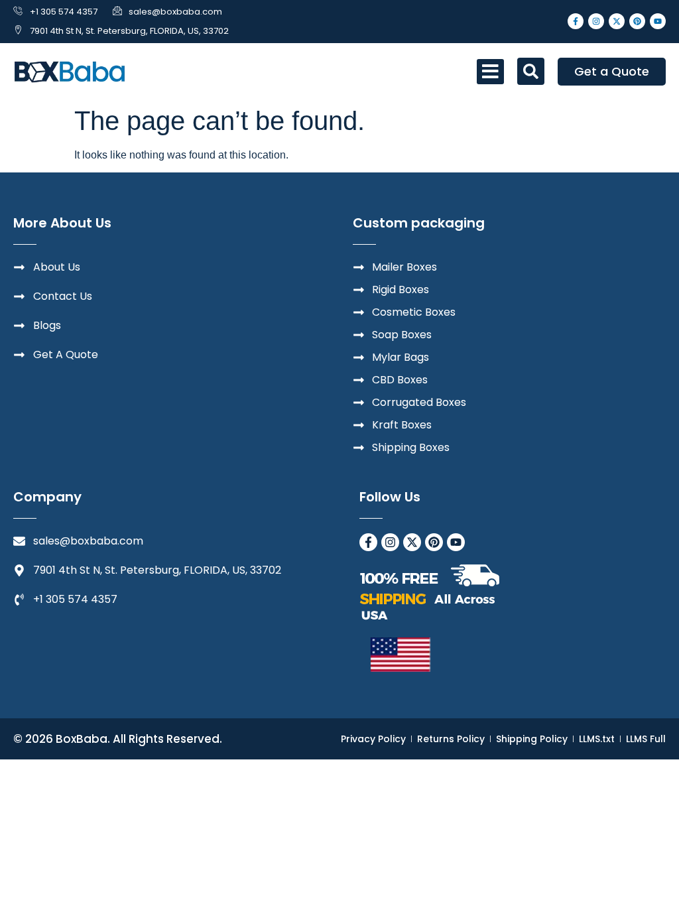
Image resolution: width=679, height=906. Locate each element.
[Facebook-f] (576, 21)
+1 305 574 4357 (63, 11)
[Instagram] (596, 21)
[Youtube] (658, 21)
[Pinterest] (637, 21)
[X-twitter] (617, 21)
